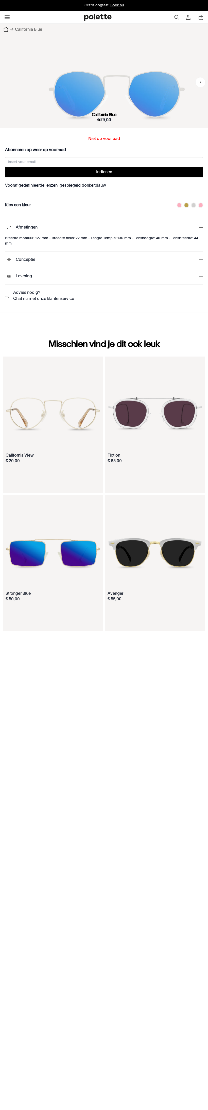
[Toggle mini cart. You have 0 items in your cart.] (201, 17)
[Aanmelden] (189, 17)
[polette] (98, 17)
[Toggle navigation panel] (7, 17)
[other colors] (178, 205)
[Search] (176, 17)
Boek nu (117, 5)
